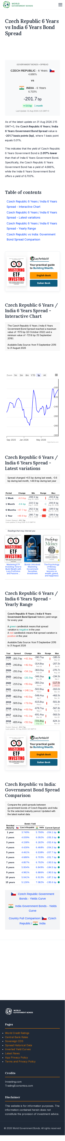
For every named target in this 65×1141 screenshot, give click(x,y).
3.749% (25, 832)
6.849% (40, 867)
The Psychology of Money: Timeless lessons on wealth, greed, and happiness (51, 570)
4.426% (25, 847)
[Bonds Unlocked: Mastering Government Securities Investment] (32, 548)
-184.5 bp (51, 867)
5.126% (25, 882)
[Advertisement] (32, 49)
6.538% (40, 852)
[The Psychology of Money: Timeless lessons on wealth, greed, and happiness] (51, 548)
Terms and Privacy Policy (20, 1061)
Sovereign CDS (14, 1041)
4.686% (25, 857)
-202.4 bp (51, 842)
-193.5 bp (51, 862)
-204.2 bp (51, 847)
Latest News (12, 1053)
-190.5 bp (51, 872)
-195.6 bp (51, 882)
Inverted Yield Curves (18, 1049)
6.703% (40, 857)
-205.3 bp (51, 837)
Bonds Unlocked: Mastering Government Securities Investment (32, 569)
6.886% (40, 872)
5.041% (25, 877)
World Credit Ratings (17, 1033)
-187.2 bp (51, 877)
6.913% (40, 877)
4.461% (25, 852)
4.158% (25, 842)
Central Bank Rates (16, 1037)
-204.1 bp (51, 832)
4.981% (25, 872)
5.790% (40, 832)
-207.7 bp (51, 852)
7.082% (40, 882)
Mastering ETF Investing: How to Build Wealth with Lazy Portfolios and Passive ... (13, 569)
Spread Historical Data (18, 1045)
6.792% (40, 862)
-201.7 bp (51, 857)
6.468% (40, 847)
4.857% (25, 862)
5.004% (25, 867)
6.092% (40, 837)
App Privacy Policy (16, 1057)
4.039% (25, 837)
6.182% (40, 842)
